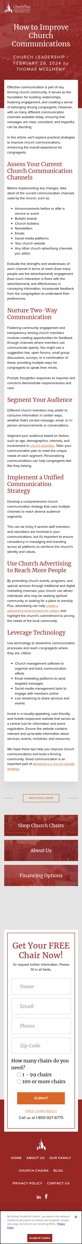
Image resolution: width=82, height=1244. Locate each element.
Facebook (47, 1196)
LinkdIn (39, 1196)
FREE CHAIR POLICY (41, 1111)
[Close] (76, 1217)
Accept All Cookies (39, 1238)
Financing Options (41, 875)
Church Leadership (39, 57)
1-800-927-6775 (49, 1117)
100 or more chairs (44, 1081)
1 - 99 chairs (37, 1074)
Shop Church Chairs (41, 825)
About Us (41, 850)
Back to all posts (41, 798)
